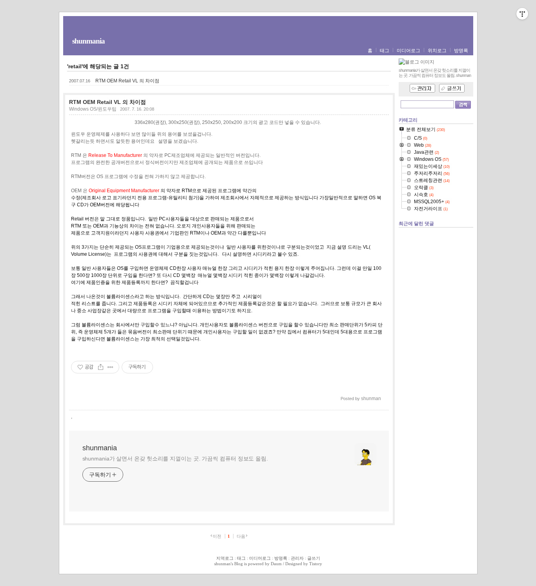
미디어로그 (408, 50)
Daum (276, 563)
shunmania (88, 41)
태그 (384, 50)
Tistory (315, 563)
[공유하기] (101, 367)
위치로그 (437, 50)
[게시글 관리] (110, 367)
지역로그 (224, 558)
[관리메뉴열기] (522, 14)
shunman (222, 563)
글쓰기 (313, 558)
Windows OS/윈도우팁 (93, 109)
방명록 (461, 50)
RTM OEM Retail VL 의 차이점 (127, 81)
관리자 (297, 558)
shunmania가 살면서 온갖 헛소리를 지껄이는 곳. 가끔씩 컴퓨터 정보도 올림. (175, 458)
